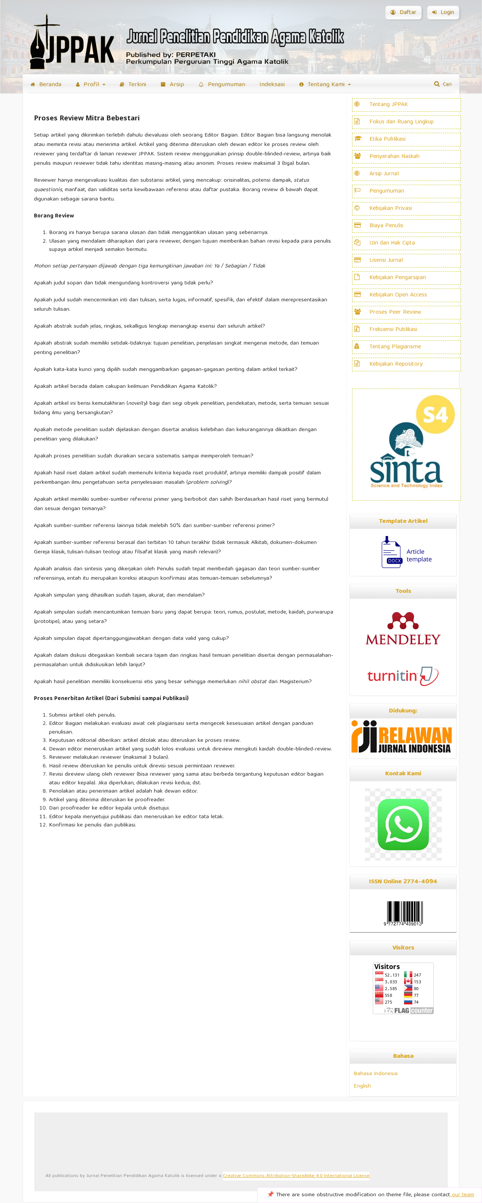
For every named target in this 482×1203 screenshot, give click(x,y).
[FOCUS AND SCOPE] (361, 174)
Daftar (407, 13)
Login (446, 13)
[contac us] (403, 859)
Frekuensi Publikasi (393, 330)
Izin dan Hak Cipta (392, 243)
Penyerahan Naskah (394, 157)
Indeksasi (272, 84)
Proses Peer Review (395, 312)
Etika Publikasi (387, 139)
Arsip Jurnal (384, 174)
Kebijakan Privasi (390, 209)
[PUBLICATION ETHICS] (361, 191)
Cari (446, 84)
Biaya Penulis (386, 226)
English (362, 1086)
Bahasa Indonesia (376, 1074)
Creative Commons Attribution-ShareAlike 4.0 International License (296, 1176)
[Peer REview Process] (361, 139)
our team (462, 1195)
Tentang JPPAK (388, 105)
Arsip (176, 84)
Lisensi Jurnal (386, 260)
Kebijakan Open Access (398, 295)
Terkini (136, 84)
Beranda (49, 84)
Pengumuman (225, 84)
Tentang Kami (326, 84)
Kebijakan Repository (396, 364)
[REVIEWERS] (361, 157)
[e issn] (403, 913)
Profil (91, 84)
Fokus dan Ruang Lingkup (401, 122)
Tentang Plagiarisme (395, 347)
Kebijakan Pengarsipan (397, 278)
